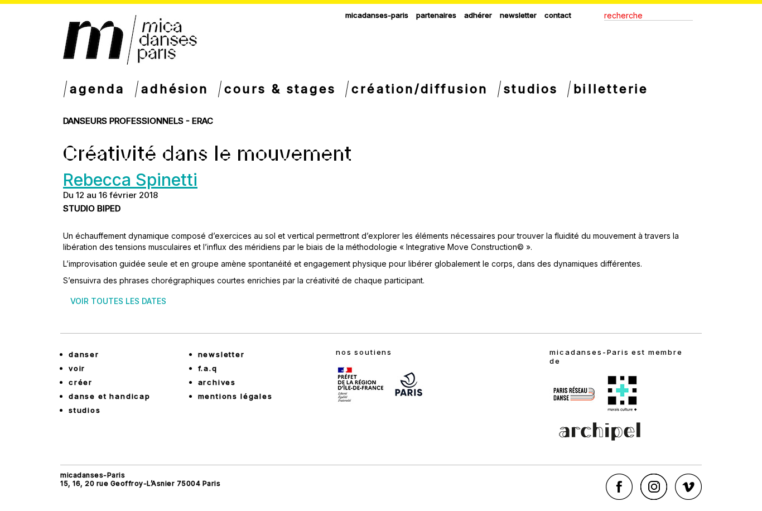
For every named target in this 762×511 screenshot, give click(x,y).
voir (77, 368)
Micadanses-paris (376, 15)
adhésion (175, 88)
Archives (217, 382)
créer (81, 382)
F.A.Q (208, 368)
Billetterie (610, 88)
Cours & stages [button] (280, 88)
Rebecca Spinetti (130, 180)
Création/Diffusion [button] (419, 88)
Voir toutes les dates (118, 301)
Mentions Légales (235, 396)
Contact (557, 15)
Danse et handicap (110, 396)
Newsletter (518, 15)
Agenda (98, 88)
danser (84, 354)
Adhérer (478, 15)
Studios (531, 88)
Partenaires (436, 15)
